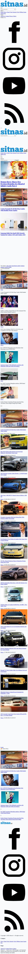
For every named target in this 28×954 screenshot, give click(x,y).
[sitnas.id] (14, 6)
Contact (7, 16)
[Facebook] (14, 44)
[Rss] (14, 126)
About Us (3, 16)
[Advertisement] (14, 251)
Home (2, 12)
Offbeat (21, 12)
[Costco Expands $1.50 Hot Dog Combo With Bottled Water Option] (14, 768)
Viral (11, 12)
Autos (24, 12)
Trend (8, 12)
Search (16, 160)
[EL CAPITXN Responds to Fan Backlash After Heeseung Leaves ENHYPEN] (10, 785)
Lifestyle (15, 12)
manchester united (16, 265)
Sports (2, 13)
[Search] (15, 9)
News (5, 12)
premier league (7, 267)
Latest (2, 747)
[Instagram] (14, 72)
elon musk (8, 265)
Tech (18, 12)
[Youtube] (14, 99)
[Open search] (1, 156)
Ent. (5, 13)
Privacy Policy (12, 16)
